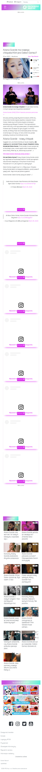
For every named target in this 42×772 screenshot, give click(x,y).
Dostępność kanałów (7, 732)
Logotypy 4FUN (6, 739)
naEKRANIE (4, 763)
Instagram (18, 2)
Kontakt (3, 736)
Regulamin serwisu (6, 750)
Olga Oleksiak (34, 56)
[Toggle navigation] (5, 7)
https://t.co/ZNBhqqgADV (24, 217)
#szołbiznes (15, 56)
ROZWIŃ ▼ (21, 209)
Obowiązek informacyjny (8, 746)
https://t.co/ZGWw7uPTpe (28, 183)
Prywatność (4, 743)
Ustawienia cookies (21, 756)
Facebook (10, 2)
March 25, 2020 (27, 187)
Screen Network (5, 760)
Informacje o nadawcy (7, 753)
